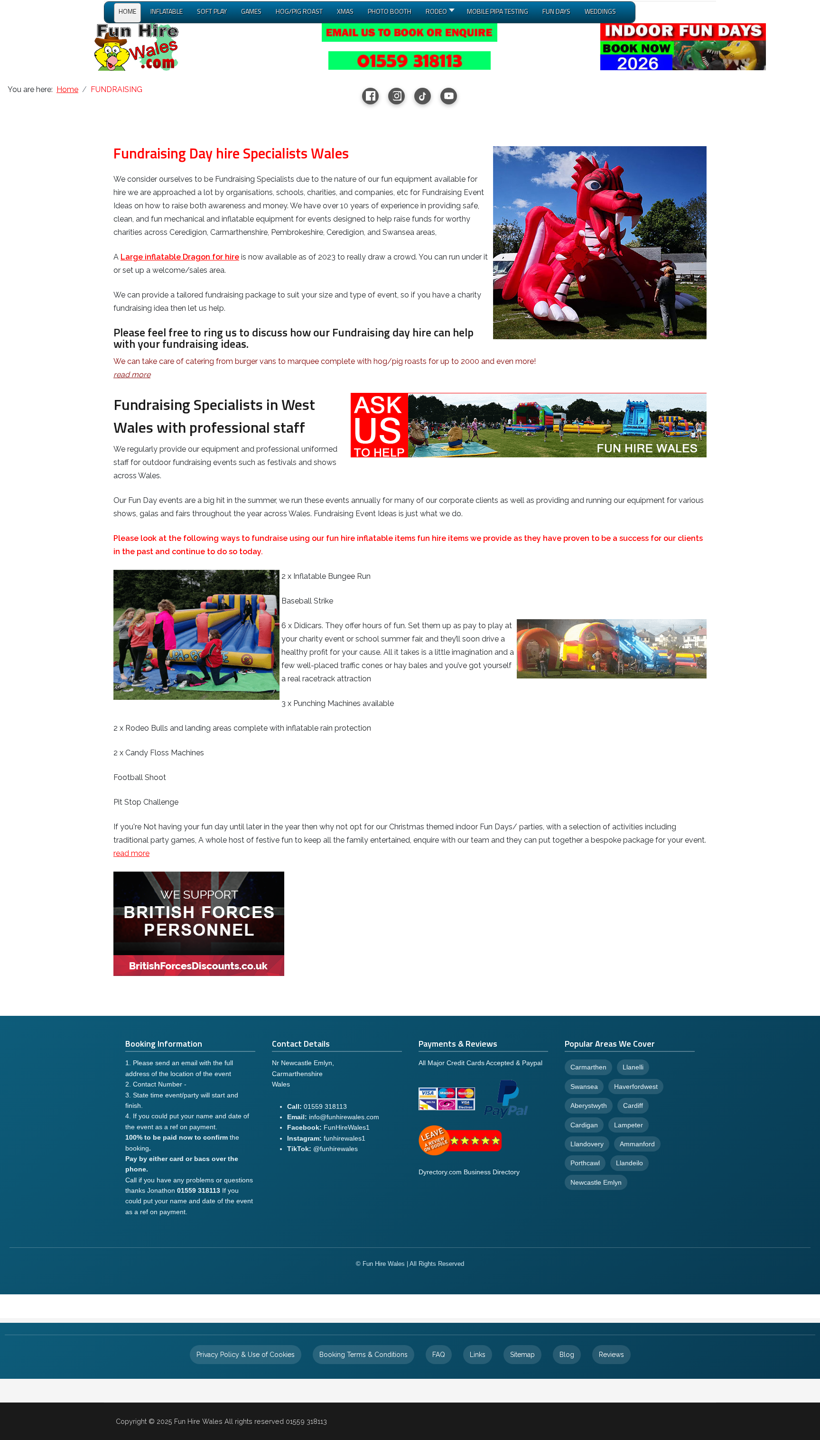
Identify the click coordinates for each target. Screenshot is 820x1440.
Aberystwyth (588, 1105)
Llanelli (633, 1067)
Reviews (611, 1354)
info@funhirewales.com (344, 1117)
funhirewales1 (344, 1138)
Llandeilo (629, 1163)
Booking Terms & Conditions (363, 1354)
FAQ (438, 1354)
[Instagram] (396, 96)
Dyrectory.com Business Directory (469, 1172)
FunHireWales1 (347, 1127)
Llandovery (587, 1144)
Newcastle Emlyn (596, 1182)
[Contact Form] (409, 32)
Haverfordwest (636, 1086)
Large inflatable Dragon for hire (180, 256)
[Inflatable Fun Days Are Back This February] (682, 46)
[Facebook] (370, 96)
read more (131, 853)
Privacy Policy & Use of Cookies (245, 1354)
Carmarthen (588, 1067)
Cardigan (584, 1125)
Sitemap (522, 1354)
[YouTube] (448, 96)
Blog (566, 1354)
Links (477, 1354)
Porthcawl (585, 1163)
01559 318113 (325, 1106)
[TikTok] (422, 96)
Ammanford (637, 1144)
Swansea (584, 1086)
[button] (439, 13)
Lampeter (628, 1125)
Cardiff (633, 1105)
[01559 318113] (409, 60)
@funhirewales (335, 1148)
